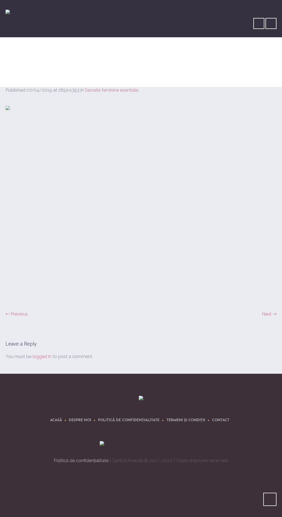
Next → (269, 314)
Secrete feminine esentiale (227, 71)
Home (189, 71)
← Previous (17, 314)
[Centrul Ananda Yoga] (141, 399)
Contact (220, 420)
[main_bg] (141, 205)
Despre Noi (80, 420)
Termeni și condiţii (185, 420)
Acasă (56, 420)
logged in (41, 356)
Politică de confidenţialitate (128, 420)
